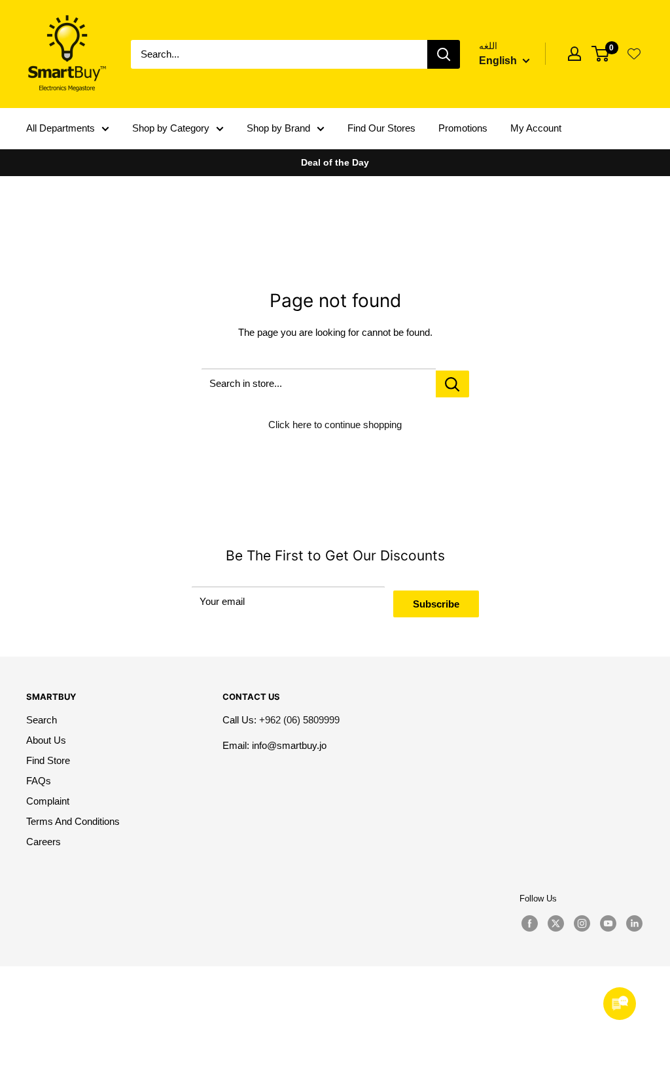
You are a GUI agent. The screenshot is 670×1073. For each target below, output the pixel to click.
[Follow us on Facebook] (529, 924)
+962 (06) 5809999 (299, 719)
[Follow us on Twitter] (555, 924)
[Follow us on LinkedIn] (634, 924)
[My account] (574, 53)
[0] (601, 54)
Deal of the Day (335, 162)
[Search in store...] (452, 384)
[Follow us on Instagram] (581, 924)
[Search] (443, 54)
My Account (535, 128)
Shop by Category (170, 128)
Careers (43, 841)
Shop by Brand (278, 128)
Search (41, 719)
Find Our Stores (381, 128)
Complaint (47, 801)
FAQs (38, 780)
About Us (46, 740)
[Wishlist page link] (634, 53)
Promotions (462, 128)
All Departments (60, 128)
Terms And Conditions (73, 821)
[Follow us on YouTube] (608, 924)
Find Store (48, 760)
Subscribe (436, 603)
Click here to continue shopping (335, 424)
